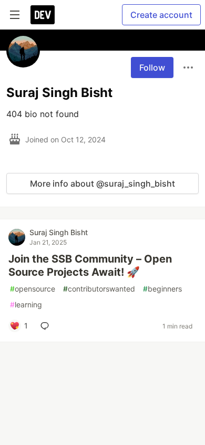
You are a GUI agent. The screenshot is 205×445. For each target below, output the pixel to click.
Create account (161, 14)
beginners (162, 288)
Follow (152, 67)
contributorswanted (99, 288)
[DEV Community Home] (42, 14)
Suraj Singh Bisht (58, 232)
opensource (32, 288)
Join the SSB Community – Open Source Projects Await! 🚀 (90, 265)
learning (26, 304)
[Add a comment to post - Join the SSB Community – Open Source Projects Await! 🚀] (46, 325)
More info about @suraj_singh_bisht (102, 183)
